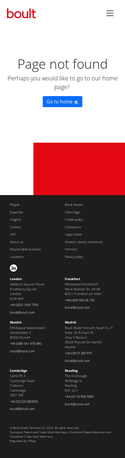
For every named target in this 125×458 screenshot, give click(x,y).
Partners (71, 249)
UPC (13, 234)
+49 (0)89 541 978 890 (25, 343)
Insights (15, 219)
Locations (17, 256)
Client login (73, 212)
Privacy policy (74, 256)
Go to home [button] (60, 101)
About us (16, 242)
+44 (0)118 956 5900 (79, 396)
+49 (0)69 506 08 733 (79, 300)
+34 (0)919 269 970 (78, 353)
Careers (15, 227)
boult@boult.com (22, 312)
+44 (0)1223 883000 (24, 401)
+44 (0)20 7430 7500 (24, 305)
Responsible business (25, 249)
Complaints (73, 227)
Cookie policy (74, 219)
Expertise (16, 212)
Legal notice (73, 234)
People (14, 204)
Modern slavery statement (84, 242)
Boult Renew (74, 204)
